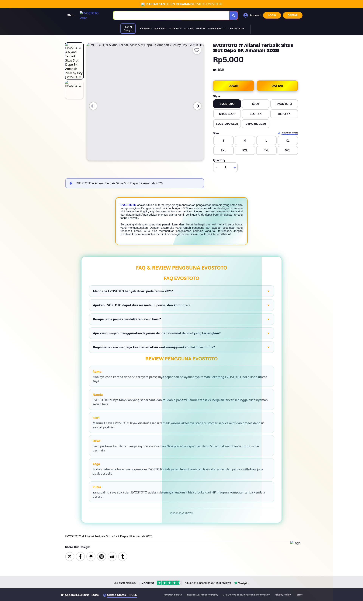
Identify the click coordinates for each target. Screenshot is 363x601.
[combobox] (171, 15)
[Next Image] (197, 106)
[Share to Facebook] (80, 556)
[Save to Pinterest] (101, 556)
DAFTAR (293, 15)
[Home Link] (93, 15)
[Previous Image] (93, 106)
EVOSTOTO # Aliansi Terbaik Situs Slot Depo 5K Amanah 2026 (108, 536)
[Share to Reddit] (112, 556)
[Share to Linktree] (90, 556)
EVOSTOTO (128, 205)
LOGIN (272, 15)
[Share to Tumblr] (122, 556)
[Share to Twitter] (69, 556)
